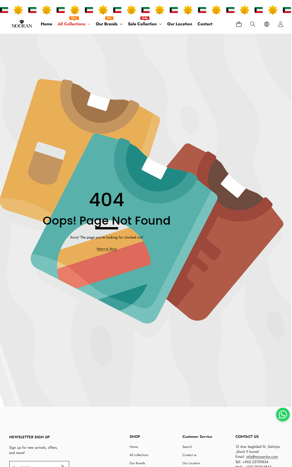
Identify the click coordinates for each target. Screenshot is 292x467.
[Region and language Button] (266, 24)
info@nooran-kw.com (262, 456)
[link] (107, 249)
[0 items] (239, 24)
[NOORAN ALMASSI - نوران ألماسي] (21, 24)
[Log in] (280, 24)
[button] (253, 24)
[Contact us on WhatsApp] (283, 414)
